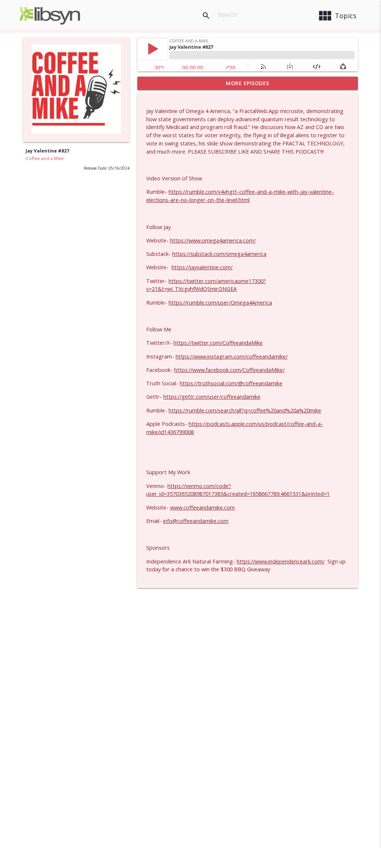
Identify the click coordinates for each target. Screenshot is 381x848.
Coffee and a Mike (45, 158)
